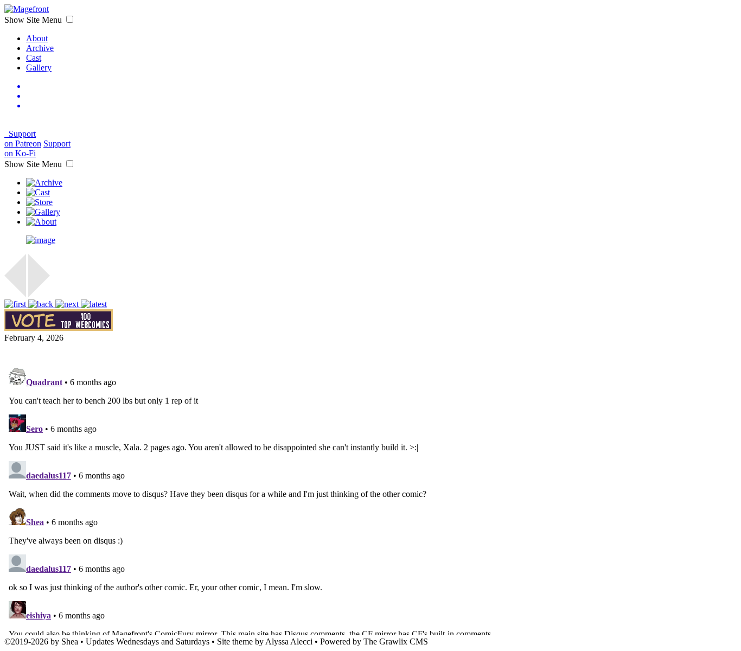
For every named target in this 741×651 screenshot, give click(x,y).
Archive (40, 48)
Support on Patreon (22, 138)
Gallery (39, 67)
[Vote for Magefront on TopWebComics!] (58, 328)
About (37, 38)
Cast (33, 57)
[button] (69, 19)
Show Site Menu (34, 19)
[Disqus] (370, 499)
